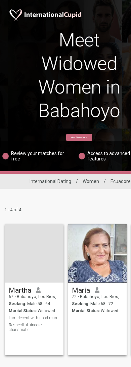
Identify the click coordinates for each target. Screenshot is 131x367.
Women (91, 181)
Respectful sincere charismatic (25, 327)
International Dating (50, 181)
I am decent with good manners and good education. (34, 318)
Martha (20, 290)
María (81, 290)
